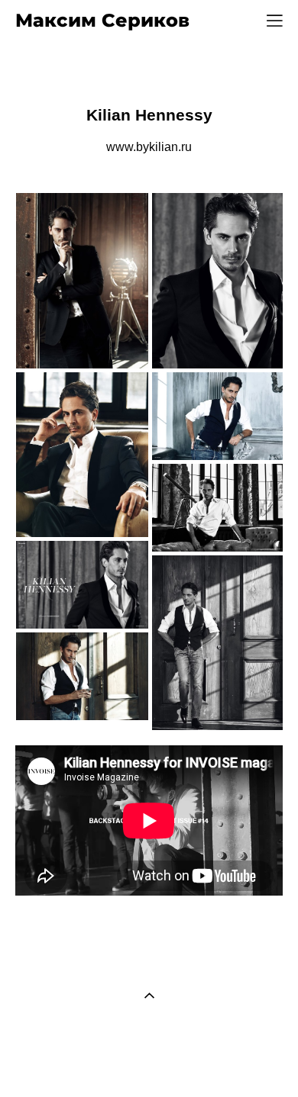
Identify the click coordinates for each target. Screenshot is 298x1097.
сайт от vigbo (149, 1061)
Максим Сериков (102, 20)
